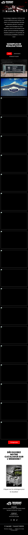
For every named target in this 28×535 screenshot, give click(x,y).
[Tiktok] (17, 520)
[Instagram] (11, 520)
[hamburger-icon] (25, 2)
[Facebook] (14, 520)
